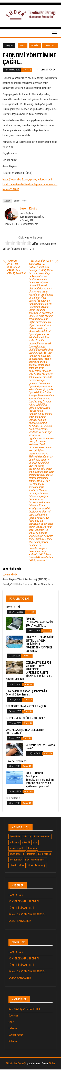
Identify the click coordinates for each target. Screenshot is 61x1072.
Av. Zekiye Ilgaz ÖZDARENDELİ (24, 1009)
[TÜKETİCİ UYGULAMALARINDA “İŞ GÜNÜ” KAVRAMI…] (14, 623)
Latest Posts (20, 200)
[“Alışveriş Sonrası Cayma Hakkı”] (14, 749)
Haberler (34, 45)
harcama (32, 848)
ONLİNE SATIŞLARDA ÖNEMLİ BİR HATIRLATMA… (25, 731)
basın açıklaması (42, 836)
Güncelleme (13, 798)
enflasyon (14, 842)
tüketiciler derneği (36, 865)
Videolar (12, 1041)
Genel (22, 45)
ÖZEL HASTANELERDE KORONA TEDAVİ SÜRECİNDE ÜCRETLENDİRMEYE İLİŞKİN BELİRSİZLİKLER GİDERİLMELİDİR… (29, 671)
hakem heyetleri (17, 848)
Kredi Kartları (44, 853)
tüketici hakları (17, 865)
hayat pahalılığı (17, 853)
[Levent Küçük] (11, 214)
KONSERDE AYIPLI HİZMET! (23, 901)
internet (31, 853)
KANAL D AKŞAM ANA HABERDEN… (27, 914)
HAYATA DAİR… (14, 607)
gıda (35, 842)
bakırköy (27, 836)
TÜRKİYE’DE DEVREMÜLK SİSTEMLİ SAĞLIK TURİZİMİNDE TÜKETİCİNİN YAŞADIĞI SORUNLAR (39, 643)
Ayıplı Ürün (15, 836)
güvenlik (26, 842)
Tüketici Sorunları (16, 761)
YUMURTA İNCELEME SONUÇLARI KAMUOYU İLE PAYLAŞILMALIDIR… (17, 267)
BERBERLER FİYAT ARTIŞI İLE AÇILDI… (27, 706)
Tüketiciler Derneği (16, 1063)
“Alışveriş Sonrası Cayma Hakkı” (40, 746)
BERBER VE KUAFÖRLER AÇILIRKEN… (26, 718)
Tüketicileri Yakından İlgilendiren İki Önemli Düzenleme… (26, 692)
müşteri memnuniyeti (35, 859)
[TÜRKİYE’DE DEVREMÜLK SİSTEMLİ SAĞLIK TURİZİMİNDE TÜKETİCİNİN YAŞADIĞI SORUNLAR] (14, 641)
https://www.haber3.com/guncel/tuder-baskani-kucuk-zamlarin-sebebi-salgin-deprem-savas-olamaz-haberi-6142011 (30, 184)
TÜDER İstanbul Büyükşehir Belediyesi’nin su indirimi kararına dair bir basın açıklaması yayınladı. (39, 779)
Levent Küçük (50, 45)
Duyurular (13, 1015)
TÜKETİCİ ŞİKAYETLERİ (21, 908)
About (7, 200)
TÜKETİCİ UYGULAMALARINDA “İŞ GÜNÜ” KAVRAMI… (39, 622)
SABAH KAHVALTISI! (19, 920)
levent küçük (16, 859)
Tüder (52, 1063)
